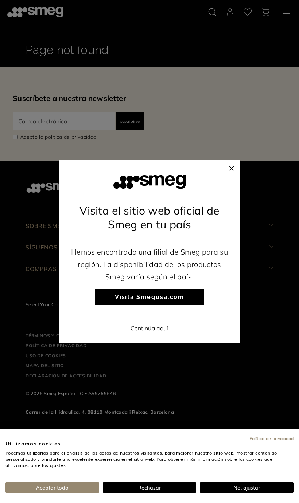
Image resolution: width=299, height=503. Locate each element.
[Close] (231, 167)
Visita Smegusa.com (150, 297)
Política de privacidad (271, 438)
